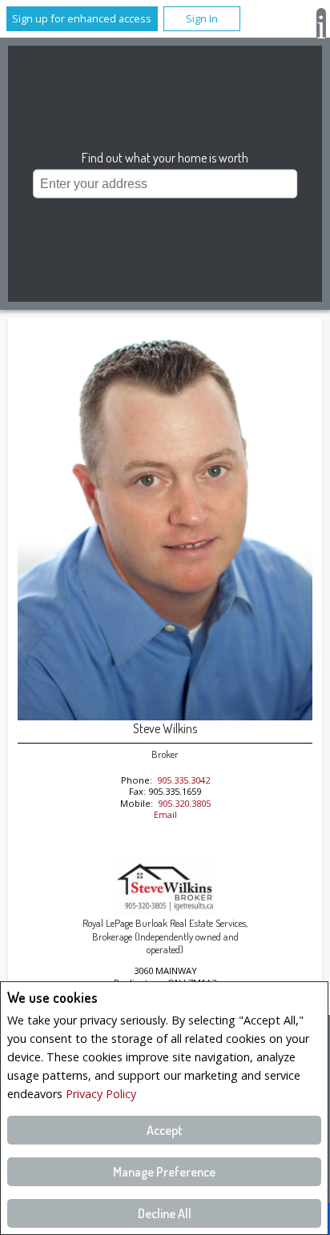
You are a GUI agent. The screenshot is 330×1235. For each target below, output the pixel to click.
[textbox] (165, 183)
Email (165, 814)
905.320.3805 (184, 803)
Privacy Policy (101, 1093)
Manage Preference (164, 1172)
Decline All (164, 1213)
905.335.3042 (183, 780)
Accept (165, 1130)
